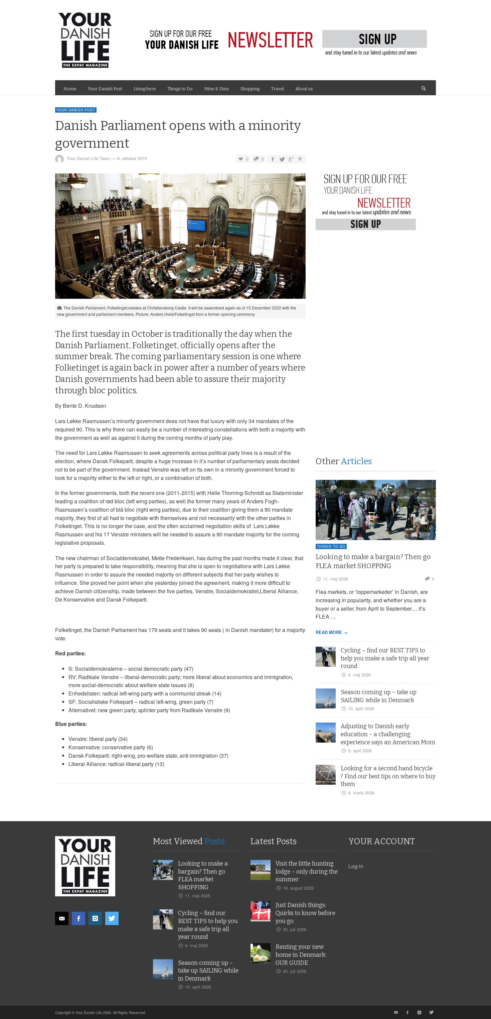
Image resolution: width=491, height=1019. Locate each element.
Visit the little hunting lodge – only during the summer (307, 871)
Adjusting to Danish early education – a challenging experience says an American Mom (388, 734)
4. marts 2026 (361, 792)
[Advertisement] (366, 303)
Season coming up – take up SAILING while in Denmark (208, 971)
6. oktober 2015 (132, 158)
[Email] (61, 918)
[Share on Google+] (291, 159)
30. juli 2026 (294, 929)
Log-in (355, 866)
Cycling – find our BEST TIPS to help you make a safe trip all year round (385, 658)
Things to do (331, 546)
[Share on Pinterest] (300, 159)
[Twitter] (112, 918)
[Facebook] (78, 918)
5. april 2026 (360, 750)
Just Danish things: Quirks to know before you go (305, 913)
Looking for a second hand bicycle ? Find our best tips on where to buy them (388, 776)
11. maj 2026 (335, 579)
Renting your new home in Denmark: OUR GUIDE (301, 955)
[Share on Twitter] (282, 159)
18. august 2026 (298, 888)
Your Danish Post (75, 110)
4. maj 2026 (359, 674)
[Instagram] (95, 918)
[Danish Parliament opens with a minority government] (180, 238)
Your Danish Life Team (88, 158)
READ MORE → (332, 632)
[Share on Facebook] (273, 159)
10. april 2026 (361, 708)
